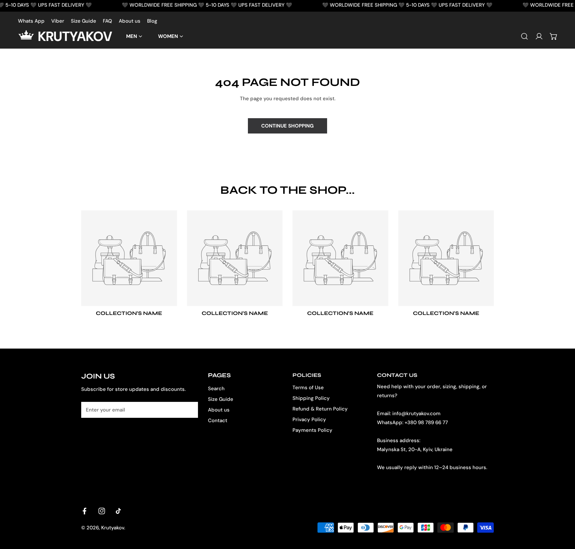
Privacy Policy (309, 419)
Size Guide (83, 21)
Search (216, 388)
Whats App (31, 21)
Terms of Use (308, 387)
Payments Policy (312, 430)
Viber (57, 21)
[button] (553, 36)
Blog (152, 21)
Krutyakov (112, 527)
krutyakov (75, 36)
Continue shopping (287, 126)
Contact (217, 420)
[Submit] (189, 409)
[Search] (524, 36)
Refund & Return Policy (320, 409)
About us (129, 21)
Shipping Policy (311, 398)
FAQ (107, 21)
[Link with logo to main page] (28, 36)
